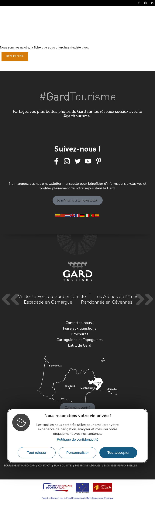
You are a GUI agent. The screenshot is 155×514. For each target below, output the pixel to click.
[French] (77, 215)
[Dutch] (67, 215)
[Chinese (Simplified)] (62, 215)
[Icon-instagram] (67, 161)
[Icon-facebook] (56, 161)
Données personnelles (120, 465)
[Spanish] (97, 215)
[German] (82, 215)
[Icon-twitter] (77, 161)
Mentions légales (88, 465)
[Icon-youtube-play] (88, 161)
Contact (44, 465)
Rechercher (14, 56)
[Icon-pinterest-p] (98, 161)
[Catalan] (57, 215)
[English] (72, 215)
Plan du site (63, 465)
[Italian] (87, 215)
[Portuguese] (92, 215)
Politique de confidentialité (77, 439)
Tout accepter (118, 453)
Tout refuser (36, 453)
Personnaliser (77, 453)
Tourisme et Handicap (19, 465)
